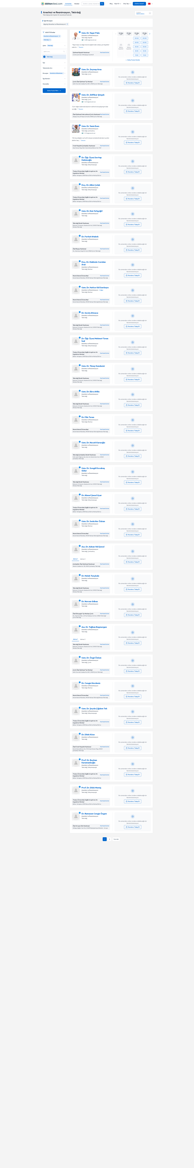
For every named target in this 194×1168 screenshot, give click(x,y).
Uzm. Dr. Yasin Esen (90, 126)
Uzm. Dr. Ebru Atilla (90, 391)
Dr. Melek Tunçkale (90, 576)
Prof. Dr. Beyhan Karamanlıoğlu (89, 761)
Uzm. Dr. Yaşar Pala (91, 33)
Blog (111, 3)
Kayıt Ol (116, 3)
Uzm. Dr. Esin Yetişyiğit (92, 211)
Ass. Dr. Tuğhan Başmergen (94, 627)
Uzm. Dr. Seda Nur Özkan (93, 521)
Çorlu (89, 74)
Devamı (81, 47)
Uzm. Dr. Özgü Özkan (91, 657)
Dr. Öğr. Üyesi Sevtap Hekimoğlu (92, 158)
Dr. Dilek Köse (88, 734)
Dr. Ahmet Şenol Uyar (92, 495)
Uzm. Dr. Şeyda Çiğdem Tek (94, 708)
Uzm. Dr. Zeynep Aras (92, 69)
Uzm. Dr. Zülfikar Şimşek (93, 95)
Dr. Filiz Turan (88, 417)
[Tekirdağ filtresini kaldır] (50, 40)
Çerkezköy (91, 131)
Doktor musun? (139, 3)
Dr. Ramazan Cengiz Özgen (94, 813)
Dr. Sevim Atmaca (90, 313)
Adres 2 (82, 559)
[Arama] (102, 3)
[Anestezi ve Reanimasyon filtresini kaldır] (59, 36)
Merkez (90, 269)
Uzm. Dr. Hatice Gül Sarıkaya (95, 287)
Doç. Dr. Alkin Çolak (91, 185)
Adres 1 (75, 559)
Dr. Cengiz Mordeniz (91, 683)
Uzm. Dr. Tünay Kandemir (93, 366)
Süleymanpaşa (92, 165)
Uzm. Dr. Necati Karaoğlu (93, 442)
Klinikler (76, 4)
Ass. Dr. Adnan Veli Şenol (93, 546)
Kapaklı (90, 37)
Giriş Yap (126, 3)
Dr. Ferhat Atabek (90, 236)
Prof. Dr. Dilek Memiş (91, 787)
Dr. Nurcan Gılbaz (90, 601)
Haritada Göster (104, 52)
